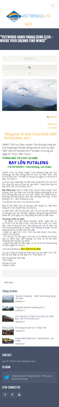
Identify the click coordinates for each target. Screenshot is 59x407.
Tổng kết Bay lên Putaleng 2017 (30, 307)
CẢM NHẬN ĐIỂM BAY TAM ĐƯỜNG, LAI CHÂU (34, 339)
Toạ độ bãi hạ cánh (31, 201)
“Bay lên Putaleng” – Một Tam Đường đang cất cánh (35, 297)
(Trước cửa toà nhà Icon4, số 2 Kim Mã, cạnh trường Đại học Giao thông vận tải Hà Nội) (29, 224)
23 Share (53, 127)
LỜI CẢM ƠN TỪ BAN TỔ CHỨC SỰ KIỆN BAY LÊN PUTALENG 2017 (34, 317)
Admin (53, 116)
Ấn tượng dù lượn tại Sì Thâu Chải (30, 327)
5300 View (52, 124)
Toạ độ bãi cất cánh (11, 201)
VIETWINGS (36, 19)
